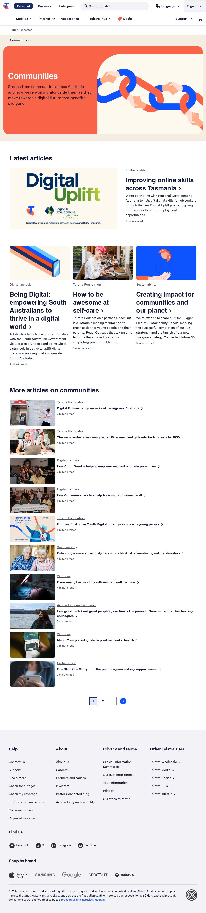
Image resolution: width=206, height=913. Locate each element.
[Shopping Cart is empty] (200, 18)
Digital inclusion (21, 284)
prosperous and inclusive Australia (83, 899)
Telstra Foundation (87, 284)
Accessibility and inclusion (76, 605)
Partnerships (66, 663)
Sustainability (136, 170)
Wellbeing (64, 576)
